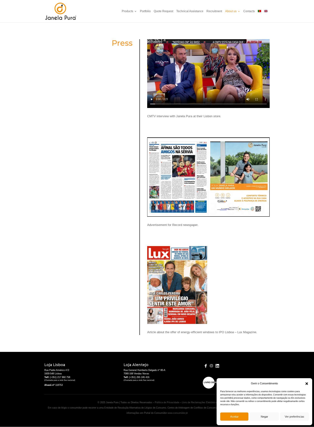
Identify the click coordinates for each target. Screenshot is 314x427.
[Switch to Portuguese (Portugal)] (259, 16)
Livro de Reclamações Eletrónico (199, 402)
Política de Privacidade (167, 402)
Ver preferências (294, 416)
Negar (264, 416)
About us (231, 11)
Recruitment (214, 11)
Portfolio (145, 11)
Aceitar (234, 416)
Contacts (249, 11)
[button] (307, 383)
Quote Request (163, 11)
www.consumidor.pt (178, 413)
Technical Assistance (189, 11)
